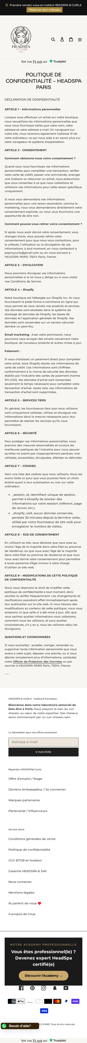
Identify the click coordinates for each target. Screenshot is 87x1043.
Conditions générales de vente (32, 839)
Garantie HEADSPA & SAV (27, 871)
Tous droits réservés (63, 1024)
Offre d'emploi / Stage (25, 779)
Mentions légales (21, 892)
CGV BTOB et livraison (25, 860)
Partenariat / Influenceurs (27, 811)
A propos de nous (21, 914)
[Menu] (79, 39)
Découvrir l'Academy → (44, 976)
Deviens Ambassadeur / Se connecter (37, 789)
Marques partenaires (24, 800)
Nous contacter (20, 882)
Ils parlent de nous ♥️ (24, 903)
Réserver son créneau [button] (44, 10)
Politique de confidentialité (29, 850)
